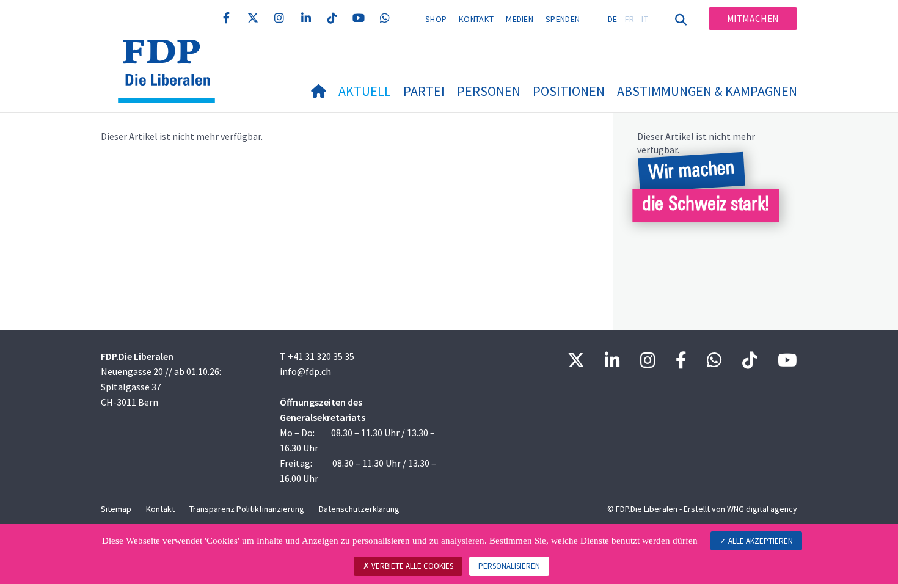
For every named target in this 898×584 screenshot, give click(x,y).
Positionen (569, 91)
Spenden (563, 18)
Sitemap (116, 508)
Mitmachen (753, 18)
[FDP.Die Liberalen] (171, 55)
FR (630, 18)
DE (613, 18)
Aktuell (364, 91)
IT (644, 18)
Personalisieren (509, 566)
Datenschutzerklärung (359, 508)
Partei (424, 91)
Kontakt (476, 18)
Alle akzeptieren (759, 541)
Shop (436, 18)
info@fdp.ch (305, 371)
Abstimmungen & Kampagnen (707, 91)
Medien (519, 18)
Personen (488, 91)
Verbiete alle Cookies (411, 566)
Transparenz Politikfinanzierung (246, 508)
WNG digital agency (762, 508)
